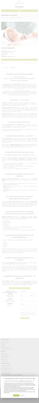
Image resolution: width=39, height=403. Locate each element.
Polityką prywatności (22, 380)
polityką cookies (29, 380)
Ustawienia (23, 395)
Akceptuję (16, 395)
